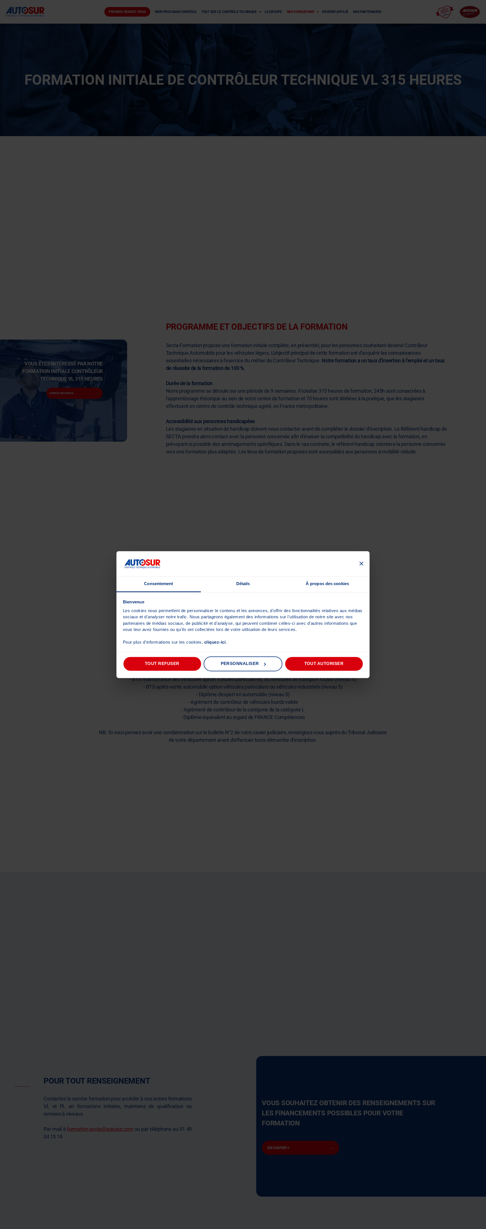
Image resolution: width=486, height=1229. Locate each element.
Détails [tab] (243, 583)
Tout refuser (162, 663)
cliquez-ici (215, 642)
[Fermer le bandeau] (361, 564)
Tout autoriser (324, 663)
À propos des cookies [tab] (327, 583)
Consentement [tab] (158, 583)
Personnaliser (240, 663)
